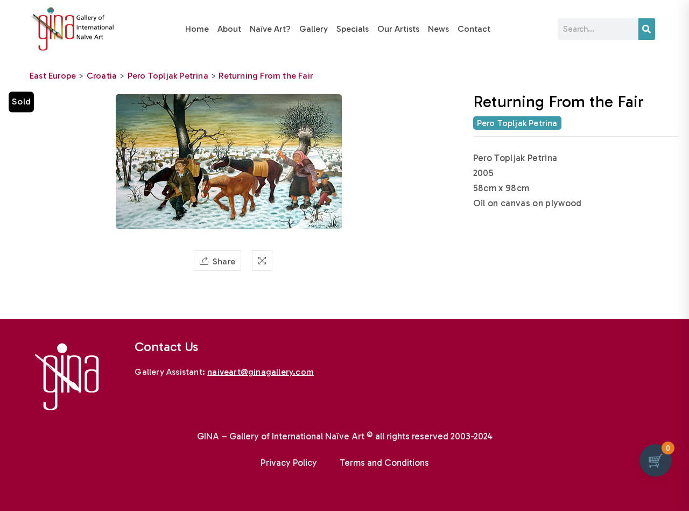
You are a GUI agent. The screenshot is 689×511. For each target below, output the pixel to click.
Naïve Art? (270, 29)
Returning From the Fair (266, 76)
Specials (352, 29)
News (438, 29)
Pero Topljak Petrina (168, 76)
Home (197, 29)
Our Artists (398, 29)
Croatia (102, 76)
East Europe (53, 76)
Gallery (313, 29)
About (229, 29)
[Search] (646, 29)
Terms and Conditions (384, 462)
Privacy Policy (289, 462)
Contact (474, 29)
